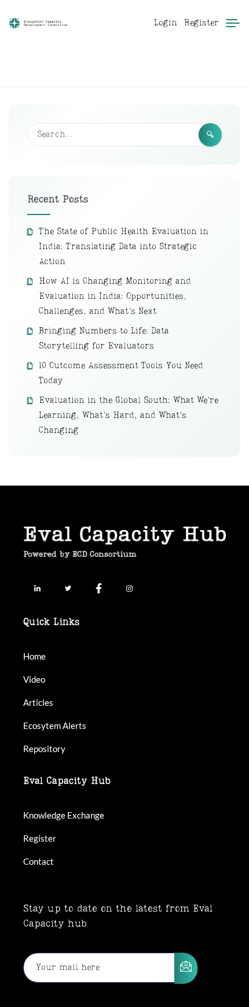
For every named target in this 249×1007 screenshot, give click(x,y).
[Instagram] (129, 589)
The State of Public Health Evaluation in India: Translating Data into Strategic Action (123, 247)
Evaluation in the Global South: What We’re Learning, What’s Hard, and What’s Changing (128, 416)
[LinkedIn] (37, 589)
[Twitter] (68, 589)
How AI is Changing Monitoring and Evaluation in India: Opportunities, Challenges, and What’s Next (115, 296)
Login (165, 23)
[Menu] (233, 23)
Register (201, 23)
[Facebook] (98, 589)
